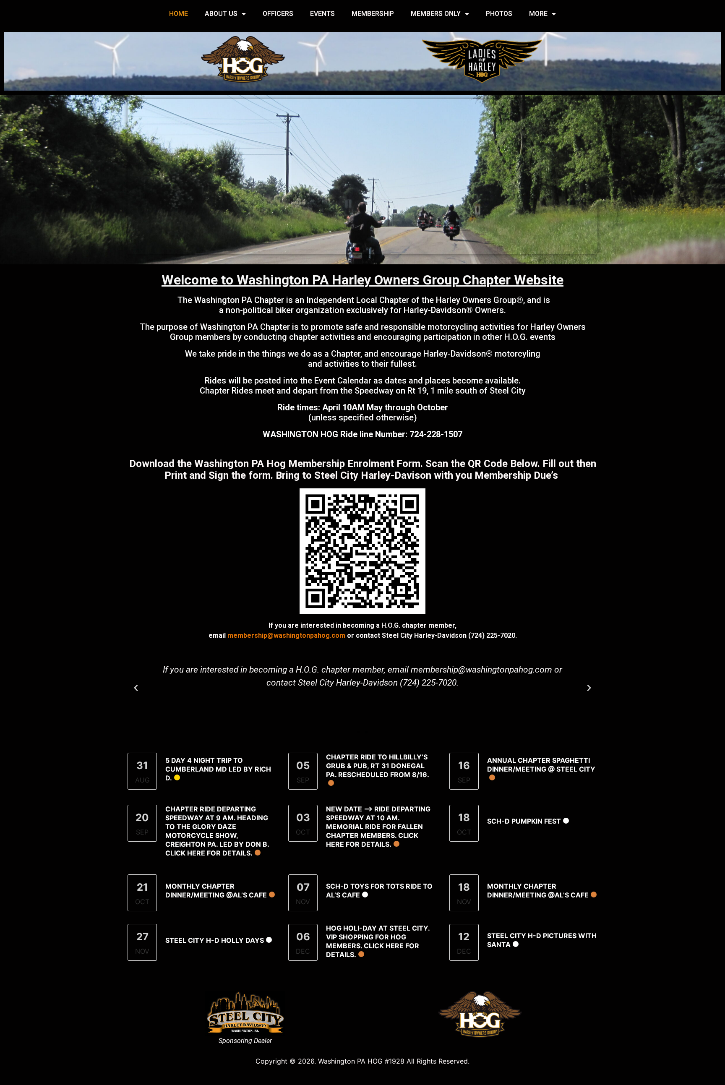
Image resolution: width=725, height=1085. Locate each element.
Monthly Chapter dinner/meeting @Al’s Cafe (216, 890)
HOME (178, 14)
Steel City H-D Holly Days (214, 940)
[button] (136, 688)
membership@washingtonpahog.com (286, 635)
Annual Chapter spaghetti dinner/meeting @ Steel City (541, 764)
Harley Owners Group (476, 300)
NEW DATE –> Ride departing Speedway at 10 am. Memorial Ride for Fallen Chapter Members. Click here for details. (378, 826)
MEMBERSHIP (373, 14)
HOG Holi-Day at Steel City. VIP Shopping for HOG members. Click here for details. (378, 941)
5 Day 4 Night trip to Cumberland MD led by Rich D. (218, 769)
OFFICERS (278, 14)
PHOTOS (499, 14)
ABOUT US (221, 14)
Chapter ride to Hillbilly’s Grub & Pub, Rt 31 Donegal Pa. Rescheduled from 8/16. (377, 766)
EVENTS (322, 14)
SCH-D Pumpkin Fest (524, 821)
